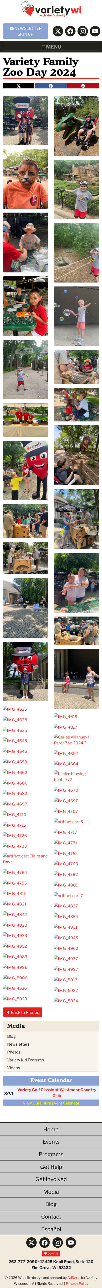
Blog (11, 1036)
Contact (51, 1216)
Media (51, 1191)
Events (51, 1141)
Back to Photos (24, 1012)
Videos (13, 1067)
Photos (14, 1051)
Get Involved (51, 1179)
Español (51, 1229)
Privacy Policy (77, 1283)
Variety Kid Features (25, 1059)
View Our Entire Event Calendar (51, 1102)
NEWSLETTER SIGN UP (28, 31)
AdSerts (73, 1277)
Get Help (51, 1166)
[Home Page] (51, 10)
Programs (51, 1154)
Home (51, 1129)
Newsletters (18, 1044)
